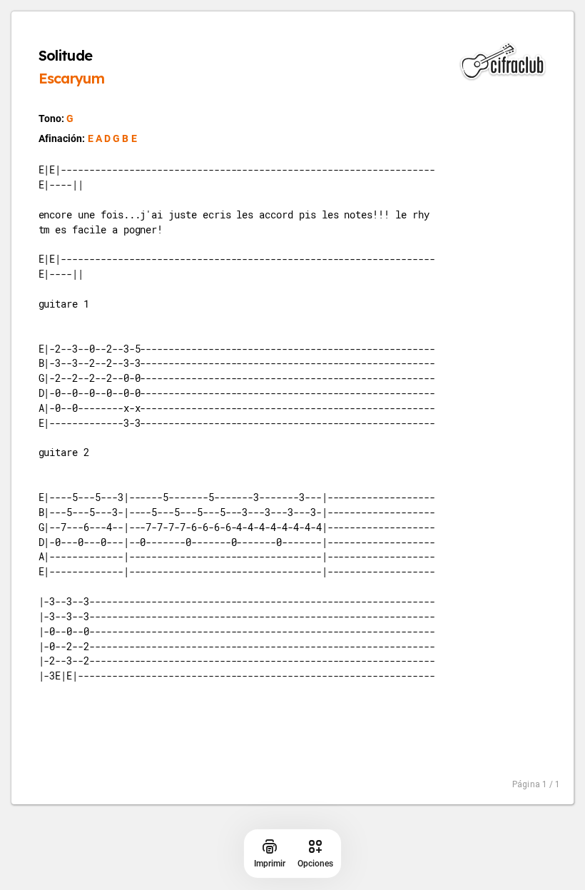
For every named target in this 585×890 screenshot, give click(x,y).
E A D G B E (112, 138)
